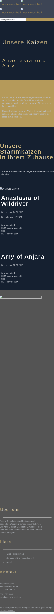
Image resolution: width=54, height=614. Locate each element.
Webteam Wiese (7, 610)
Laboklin (9, 562)
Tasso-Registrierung (15, 554)
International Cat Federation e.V (20, 558)
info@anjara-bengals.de (10, 597)
